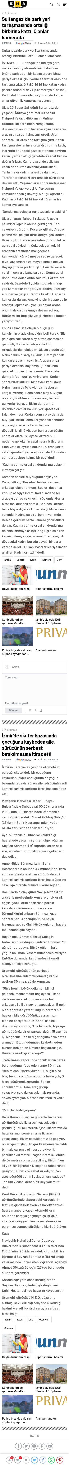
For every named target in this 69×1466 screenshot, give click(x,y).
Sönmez (8, 1328)
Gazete (20, 559)
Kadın (33, 559)
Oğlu (31, 1319)
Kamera (46, 559)
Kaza (20, 1319)
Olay (59, 559)
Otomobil (44, 1319)
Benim (7, 1319)
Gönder (13, 710)
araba (7, 559)
